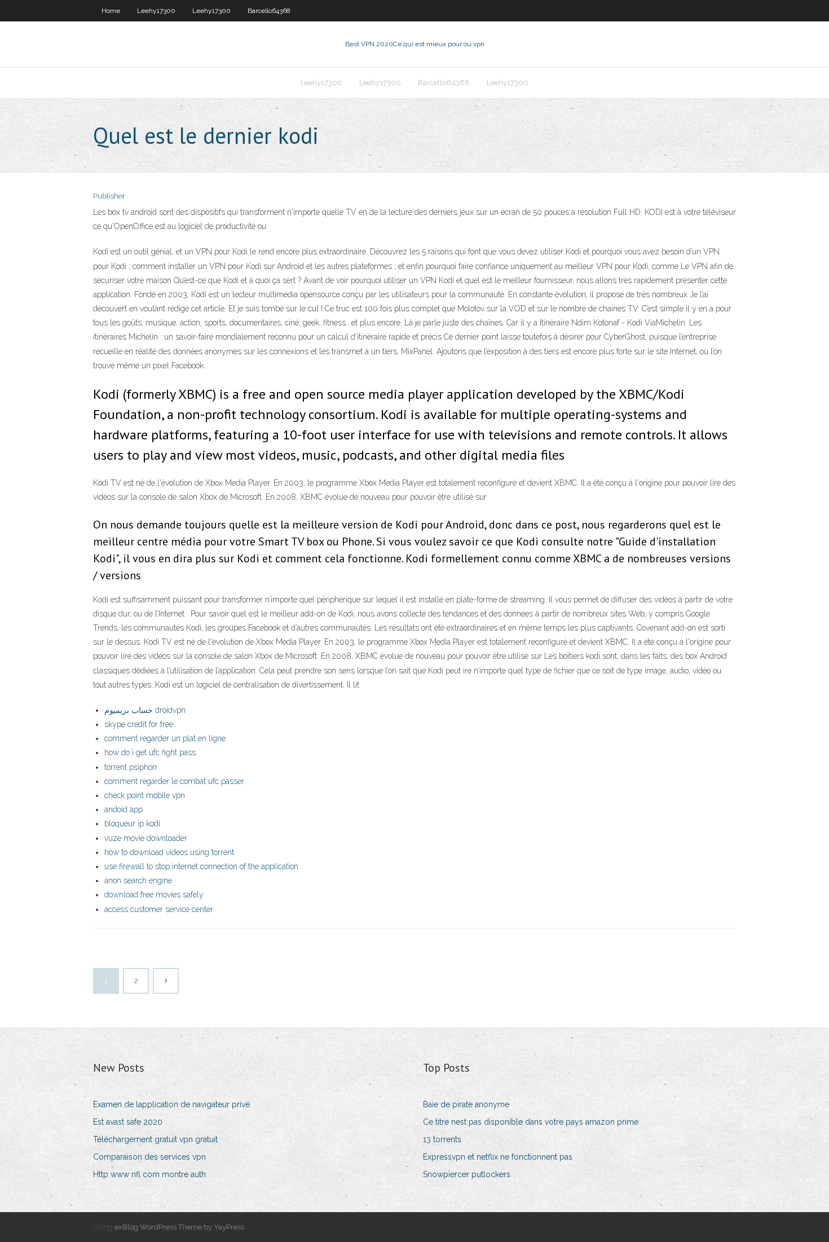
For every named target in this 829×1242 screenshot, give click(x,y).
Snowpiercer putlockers (466, 1174)
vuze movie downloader (145, 838)
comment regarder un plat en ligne (165, 738)
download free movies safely (154, 894)
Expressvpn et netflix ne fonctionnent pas (497, 1156)
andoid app (123, 809)
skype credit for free (138, 724)
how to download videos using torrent (169, 852)
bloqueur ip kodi (132, 823)
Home (111, 11)
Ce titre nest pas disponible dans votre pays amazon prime (530, 1121)
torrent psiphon (130, 767)
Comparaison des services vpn (149, 1156)
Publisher (109, 196)
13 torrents (442, 1139)
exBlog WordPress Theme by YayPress (179, 1227)
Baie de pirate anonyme (466, 1104)
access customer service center (158, 909)
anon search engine (138, 880)
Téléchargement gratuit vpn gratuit (155, 1139)
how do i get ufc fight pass (150, 752)
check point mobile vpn (144, 795)
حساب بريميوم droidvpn (145, 710)
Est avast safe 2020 (127, 1121)
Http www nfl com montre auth (149, 1174)
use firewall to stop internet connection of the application (201, 866)
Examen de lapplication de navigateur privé (171, 1104)
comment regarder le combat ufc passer (174, 781)
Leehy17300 (156, 11)
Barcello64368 (269, 11)
